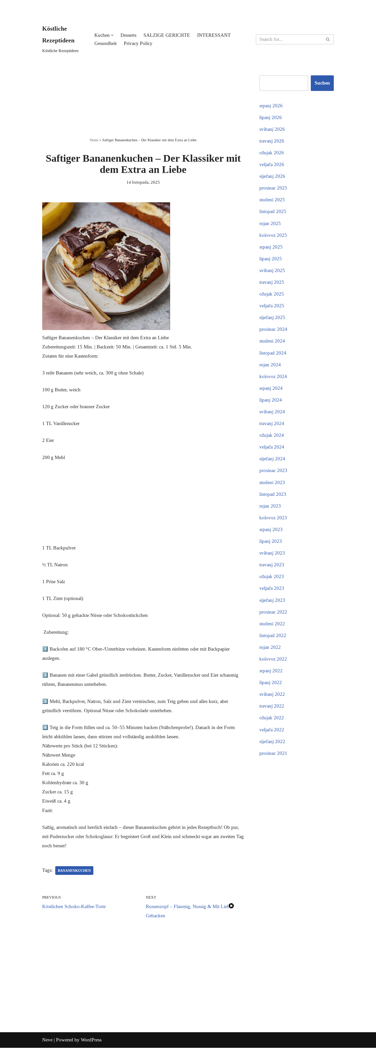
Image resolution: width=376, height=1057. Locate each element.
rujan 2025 (270, 223)
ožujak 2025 (271, 294)
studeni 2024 (272, 341)
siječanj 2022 (272, 741)
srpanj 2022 (271, 670)
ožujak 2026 (271, 152)
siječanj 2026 (272, 176)
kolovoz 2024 (273, 376)
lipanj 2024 (270, 400)
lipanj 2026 (270, 117)
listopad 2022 (272, 635)
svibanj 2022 (272, 694)
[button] (112, 35)
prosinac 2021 (273, 753)
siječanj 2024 (272, 458)
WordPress (91, 1039)
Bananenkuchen (74, 870)
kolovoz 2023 (273, 517)
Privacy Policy (138, 43)
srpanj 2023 (271, 529)
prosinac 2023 (273, 470)
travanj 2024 (271, 423)
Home (94, 140)
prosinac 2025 (273, 188)
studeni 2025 (272, 199)
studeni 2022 (272, 623)
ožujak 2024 (271, 435)
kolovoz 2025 (273, 235)
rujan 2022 (270, 647)
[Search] (328, 39)
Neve (47, 1039)
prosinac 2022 (273, 612)
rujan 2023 (270, 506)
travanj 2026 (271, 141)
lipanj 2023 (270, 541)
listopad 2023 (272, 494)
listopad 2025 (272, 211)
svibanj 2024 (272, 411)
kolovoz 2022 (273, 659)
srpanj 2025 (271, 247)
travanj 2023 (271, 564)
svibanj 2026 (272, 129)
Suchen (322, 83)
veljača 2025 (271, 305)
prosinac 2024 (273, 329)
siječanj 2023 (272, 600)
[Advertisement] (143, 98)
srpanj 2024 (271, 388)
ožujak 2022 (271, 717)
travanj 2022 (271, 706)
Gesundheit (105, 43)
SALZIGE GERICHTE (166, 35)
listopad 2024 (272, 353)
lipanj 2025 (270, 258)
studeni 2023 (272, 482)
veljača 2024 (271, 447)
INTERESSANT (214, 35)
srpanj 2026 (271, 105)
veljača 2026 (271, 164)
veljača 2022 (271, 729)
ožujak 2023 (271, 576)
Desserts (128, 35)
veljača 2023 (271, 588)
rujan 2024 (270, 364)
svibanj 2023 (272, 553)
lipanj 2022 (270, 682)
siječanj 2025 (272, 317)
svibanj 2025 (272, 270)
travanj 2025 (271, 282)
